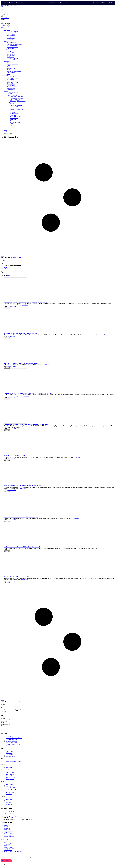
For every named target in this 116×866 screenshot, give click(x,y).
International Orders (9, 836)
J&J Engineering (11, 741)
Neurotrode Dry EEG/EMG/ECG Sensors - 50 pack (17, 576)
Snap (9, 767)
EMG (9, 754)
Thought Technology (13, 744)
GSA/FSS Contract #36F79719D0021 (13, 851)
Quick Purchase (8, 850)
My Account (7, 844)
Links (2, 6)
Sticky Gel (10, 775)
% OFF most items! (13, 2)
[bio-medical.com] (11, 15)
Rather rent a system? (103, 2)
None (9, 805)
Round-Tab (10, 787)
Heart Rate (10, 756)
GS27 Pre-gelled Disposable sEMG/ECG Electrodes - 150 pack (20, 333)
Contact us (6, 826)
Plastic (9, 804)
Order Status (7, 845)
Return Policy (7, 835)
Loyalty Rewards (8, 847)
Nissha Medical (11, 742)
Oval (9, 794)
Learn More (25, 305)
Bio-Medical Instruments (14, 738)
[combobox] (8, 16)
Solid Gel (10, 772)
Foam (9, 799)
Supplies (6, 132)
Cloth (9, 801)
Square (9, 784)
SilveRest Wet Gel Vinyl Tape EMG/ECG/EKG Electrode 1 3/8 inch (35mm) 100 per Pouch (28, 393)
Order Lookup (7, 843)
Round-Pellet (11, 789)
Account (6, 10)
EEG (9, 753)
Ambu (9, 736)
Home (5, 130)
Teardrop (10, 792)
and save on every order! (9, 5)
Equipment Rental (8, 831)
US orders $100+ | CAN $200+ (58, 2)
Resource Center (8, 828)
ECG (9, 751)
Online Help (7, 829)
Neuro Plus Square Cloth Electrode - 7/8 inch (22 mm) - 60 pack (21, 363)
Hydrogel (10, 779)
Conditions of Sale (8, 834)
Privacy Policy (7, 832)
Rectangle (10, 790)
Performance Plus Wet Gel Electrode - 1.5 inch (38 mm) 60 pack (21, 517)
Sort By (2, 257)
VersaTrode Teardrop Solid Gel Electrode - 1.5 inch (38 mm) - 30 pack (22, 485)
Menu (2, 27)
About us (6, 825)
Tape (9, 802)
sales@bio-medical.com (15, 818)
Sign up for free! (6, 860)
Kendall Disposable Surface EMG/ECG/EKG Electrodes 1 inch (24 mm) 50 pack (25, 302)
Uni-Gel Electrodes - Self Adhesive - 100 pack (16, 455)
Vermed (9, 746)
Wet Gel (10, 774)
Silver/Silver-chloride (13, 761)
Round (9, 786)
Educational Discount (9, 848)
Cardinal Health (11, 739)
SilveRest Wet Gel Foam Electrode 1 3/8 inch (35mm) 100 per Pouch (22, 547)
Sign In (5, 12)
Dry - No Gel (11, 777)
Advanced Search (5, 18)
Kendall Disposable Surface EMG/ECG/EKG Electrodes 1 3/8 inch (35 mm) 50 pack (26, 424)
